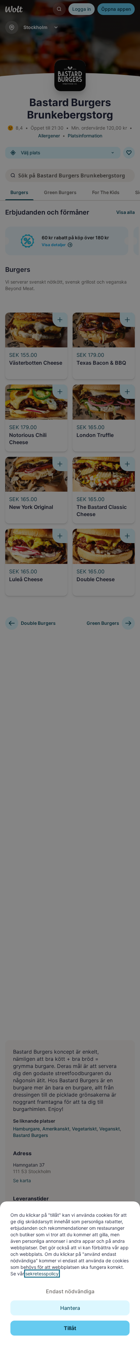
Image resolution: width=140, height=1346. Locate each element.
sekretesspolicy (42, 1273)
